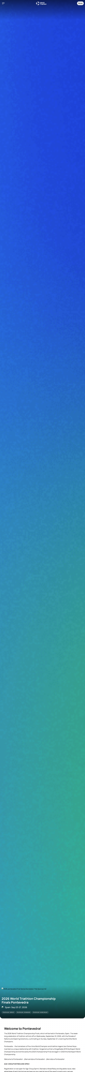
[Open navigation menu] (3, 3)
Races (80, 3)
